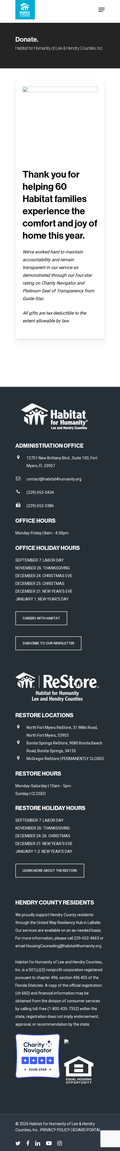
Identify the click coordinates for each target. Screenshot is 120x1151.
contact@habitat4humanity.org (54, 479)
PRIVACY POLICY (55, 1130)
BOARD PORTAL (87, 1130)
